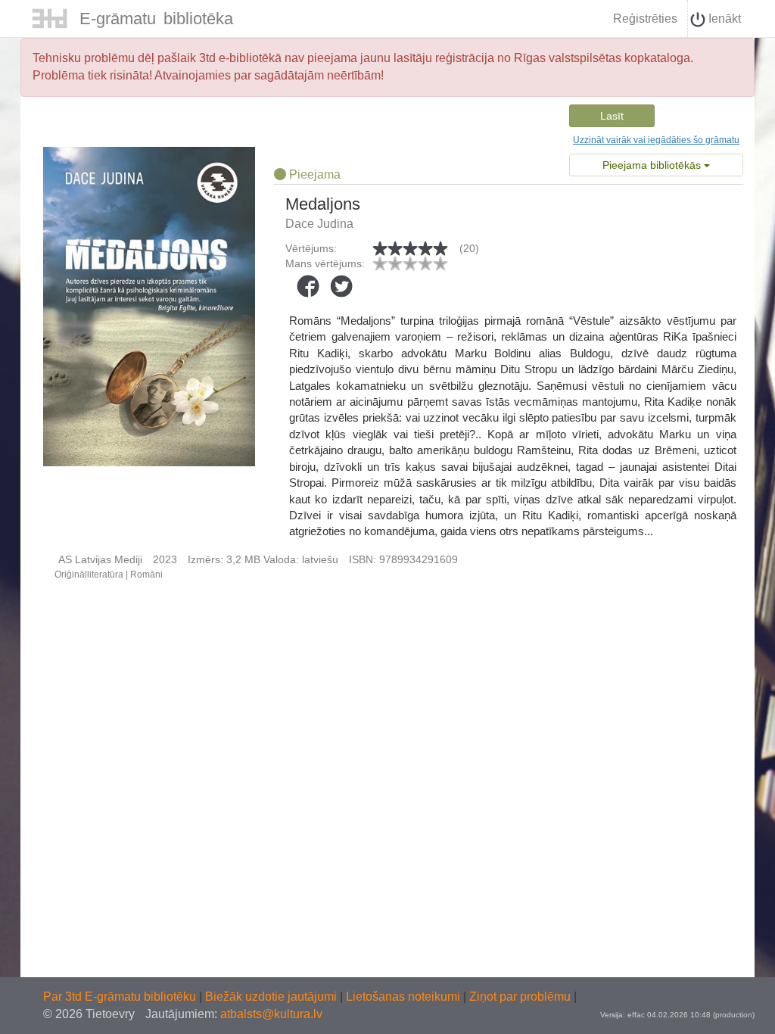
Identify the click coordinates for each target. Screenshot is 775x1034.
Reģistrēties (645, 18)
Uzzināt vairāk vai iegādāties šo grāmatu (656, 140)
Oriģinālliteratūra (88, 574)
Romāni (146, 574)
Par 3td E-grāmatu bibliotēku (121, 996)
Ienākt (723, 18)
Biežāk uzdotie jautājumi (272, 996)
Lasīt (612, 116)
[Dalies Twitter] (341, 286)
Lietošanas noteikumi (404, 996)
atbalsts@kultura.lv (271, 1014)
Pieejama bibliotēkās (653, 165)
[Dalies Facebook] (308, 286)
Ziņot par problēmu (520, 996)
